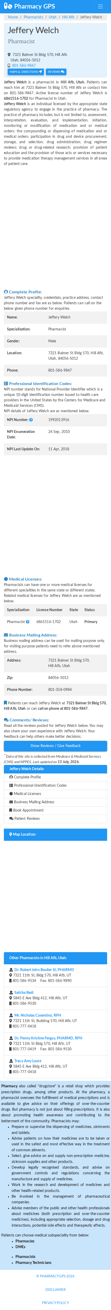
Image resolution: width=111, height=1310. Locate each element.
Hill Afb (68, 17)
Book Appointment (28, 810)
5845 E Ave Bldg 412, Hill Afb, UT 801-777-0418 (39, 1066)
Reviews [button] (54, 71)
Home (13, 17)
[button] (31, 420)
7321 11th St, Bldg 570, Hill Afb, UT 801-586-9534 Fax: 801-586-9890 (43, 975)
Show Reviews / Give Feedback (55, 746)
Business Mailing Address (33, 802)
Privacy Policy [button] (55, 1303)
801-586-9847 (23, 66)
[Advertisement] (55, 228)
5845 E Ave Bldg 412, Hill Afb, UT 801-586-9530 (39, 998)
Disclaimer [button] (55, 1290)
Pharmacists (33, 17)
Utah (53, 17)
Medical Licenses (27, 794)
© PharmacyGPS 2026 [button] (55, 1276)
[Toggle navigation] (100, 6)
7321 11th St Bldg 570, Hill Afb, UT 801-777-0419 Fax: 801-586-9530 (47, 1044)
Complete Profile (27, 777)
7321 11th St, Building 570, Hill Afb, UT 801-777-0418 (44, 1021)
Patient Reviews (26, 819)
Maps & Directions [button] (24, 71)
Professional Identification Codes (40, 785)
